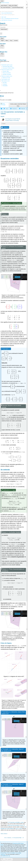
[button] (5, 84)
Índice (4, 123)
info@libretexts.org (6, 855)
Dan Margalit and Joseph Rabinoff (12, 118)
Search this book (3, 24)
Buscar (2, 859)
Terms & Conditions (11, 852)
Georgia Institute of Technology (12, 120)
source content (18, 828)
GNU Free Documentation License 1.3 (16, 825)
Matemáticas (24, 108)
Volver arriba (3, 833)
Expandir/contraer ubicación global (26, 108)
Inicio (6, 108)
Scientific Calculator (7, 74)
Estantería (14, 108)
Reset (2, 38)
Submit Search (4, 29)
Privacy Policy (4, 852)
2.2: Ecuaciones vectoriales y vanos (16, 822)
